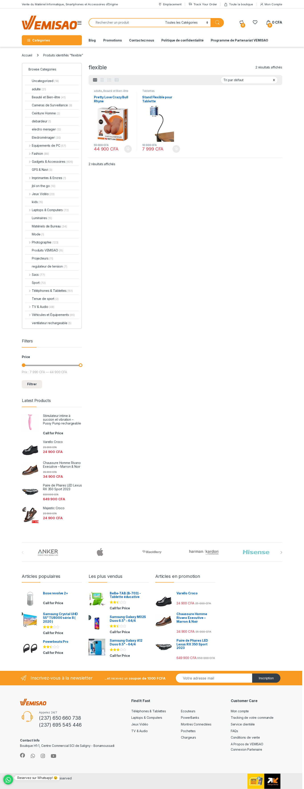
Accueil (27, 55)
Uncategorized (45, 81)
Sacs (38, 274)
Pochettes (188, 731)
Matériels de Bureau (49, 226)
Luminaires (42, 218)
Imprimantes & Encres (49, 178)
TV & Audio (43, 307)
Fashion (40, 153)
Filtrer (32, 384)
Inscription (266, 678)
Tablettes (148, 91)
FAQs (234, 731)
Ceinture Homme (46, 113)
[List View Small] (117, 80)
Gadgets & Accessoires (52, 161)
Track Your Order (205, 4)
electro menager (46, 129)
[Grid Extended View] (102, 80)
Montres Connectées (196, 724)
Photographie (45, 242)
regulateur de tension (49, 266)
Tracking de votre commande (252, 717)
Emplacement (172, 4)
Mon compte (240, 711)
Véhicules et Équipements (53, 315)
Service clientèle (243, 724)
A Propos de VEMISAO (247, 744)
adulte (98, 91)
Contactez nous (141, 40)
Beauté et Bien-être (115, 91)
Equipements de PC (49, 145)
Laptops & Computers (50, 210)
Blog (92, 40)
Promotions (112, 40)
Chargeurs (188, 737)
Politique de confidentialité (182, 40)
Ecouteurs (188, 711)
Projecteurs (42, 258)
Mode (38, 234)
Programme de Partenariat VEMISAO (239, 40)
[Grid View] (95, 80)
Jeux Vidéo (43, 194)
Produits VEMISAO (47, 250)
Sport (39, 282)
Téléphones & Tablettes (52, 291)
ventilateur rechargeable (51, 323)
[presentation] (281, 552)
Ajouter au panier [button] (126, 149)
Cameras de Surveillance (52, 105)
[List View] (109, 80)
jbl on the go (43, 186)
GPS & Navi (42, 169)
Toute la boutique (241, 4)
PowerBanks (190, 717)
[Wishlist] (254, 22)
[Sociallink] (22, 755)
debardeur (41, 121)
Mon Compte (273, 4)
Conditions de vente (245, 737)
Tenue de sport (45, 299)
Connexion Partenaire (246, 749)
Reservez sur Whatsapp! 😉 (37, 778)
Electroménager (46, 137)
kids (37, 202)
